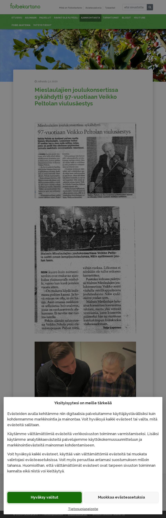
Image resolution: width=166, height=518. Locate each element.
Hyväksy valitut (44, 497)
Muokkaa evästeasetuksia (121, 497)
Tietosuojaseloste (83, 509)
